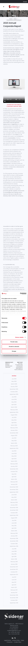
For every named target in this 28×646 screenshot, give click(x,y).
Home (10, 18)
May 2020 (14, 497)
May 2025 (14, 402)
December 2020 (14, 487)
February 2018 (14, 561)
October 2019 (14, 512)
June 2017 (14, 579)
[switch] (24, 322)
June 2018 (14, 551)
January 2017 (14, 592)
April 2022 (14, 458)
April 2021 (14, 476)
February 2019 (14, 533)
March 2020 (14, 500)
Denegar (14, 351)
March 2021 (14, 479)
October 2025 (14, 391)
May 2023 (14, 440)
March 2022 (14, 461)
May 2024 (14, 420)
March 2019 (14, 530)
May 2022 (14, 456)
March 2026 (14, 384)
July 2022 (14, 451)
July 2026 (14, 379)
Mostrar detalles (19, 337)
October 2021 (14, 471)
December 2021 (14, 469)
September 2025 (14, 394)
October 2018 (14, 543)
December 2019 (14, 507)
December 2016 (14, 595)
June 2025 (14, 399)
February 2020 (14, 502)
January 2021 (14, 484)
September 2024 (14, 412)
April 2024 (14, 422)
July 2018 (14, 549)
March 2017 (14, 587)
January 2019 (14, 536)
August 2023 (14, 435)
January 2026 (14, 386)
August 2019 (14, 518)
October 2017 (14, 572)
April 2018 (14, 556)
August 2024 (14, 415)
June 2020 (14, 494)
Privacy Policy (16, 640)
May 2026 (14, 381)
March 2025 (14, 407)
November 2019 (14, 510)
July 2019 (14, 520)
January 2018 (14, 564)
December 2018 (14, 538)
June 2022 (14, 453)
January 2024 (14, 430)
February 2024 (14, 427)
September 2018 (14, 546)
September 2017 (14, 574)
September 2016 (14, 603)
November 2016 (14, 597)
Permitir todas (14, 341)
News (15, 18)
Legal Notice (7, 640)
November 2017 (14, 569)
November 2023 (14, 433)
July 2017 (14, 577)
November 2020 (14, 489)
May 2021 (14, 474)
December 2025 (14, 389)
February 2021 (14, 482)
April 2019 (14, 528)
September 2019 (14, 515)
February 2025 (14, 409)
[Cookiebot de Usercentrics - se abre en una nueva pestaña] (20, 293)
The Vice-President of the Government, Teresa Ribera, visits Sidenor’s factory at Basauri (19, 366)
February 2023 (14, 445)
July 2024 (14, 417)
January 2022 (14, 466)
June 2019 (14, 523)
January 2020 (14, 505)
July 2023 (14, 438)
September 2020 (14, 492)
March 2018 (14, 559)
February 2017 (14, 590)
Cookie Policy (17, 642)
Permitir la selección (14, 346)
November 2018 (14, 541)
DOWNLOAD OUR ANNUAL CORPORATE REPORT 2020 (14, 105)
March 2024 (14, 425)
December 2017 (14, 567)
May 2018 (14, 554)
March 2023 (14, 443)
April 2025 (14, 404)
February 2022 (14, 464)
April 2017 (14, 585)
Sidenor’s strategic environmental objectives (9, 365)
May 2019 (14, 525)
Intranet (25, 1)
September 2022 (14, 448)
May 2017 (14, 582)
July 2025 (14, 397)
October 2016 (14, 600)
